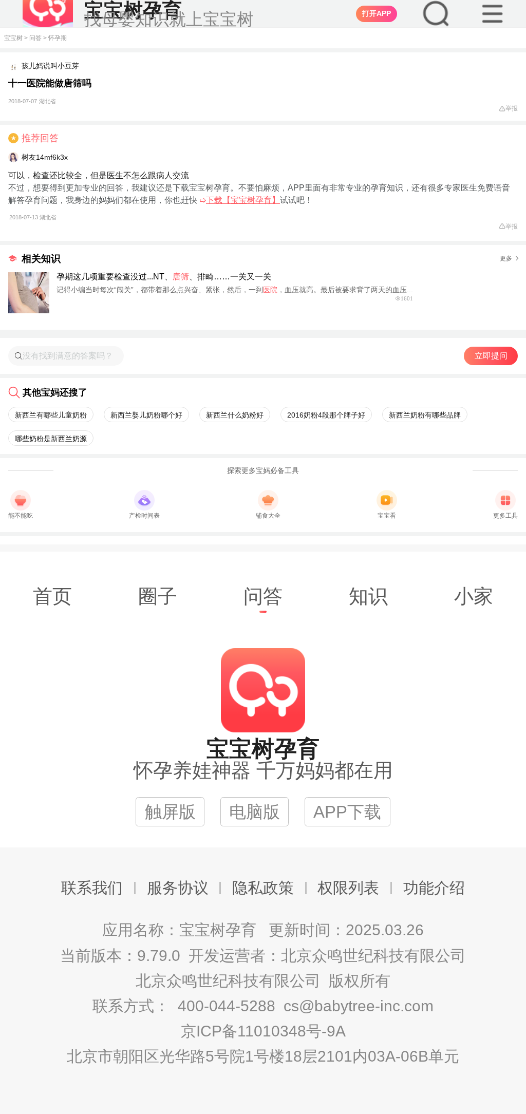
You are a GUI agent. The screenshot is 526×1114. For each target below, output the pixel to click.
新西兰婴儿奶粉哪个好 (146, 415)
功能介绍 (434, 887)
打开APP (376, 13)
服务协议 (178, 887)
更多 (506, 258)
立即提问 (491, 355)
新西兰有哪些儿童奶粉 (51, 415)
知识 (368, 596)
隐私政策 (263, 887)
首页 (52, 596)
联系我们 (92, 887)
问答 (35, 38)
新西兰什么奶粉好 (235, 415)
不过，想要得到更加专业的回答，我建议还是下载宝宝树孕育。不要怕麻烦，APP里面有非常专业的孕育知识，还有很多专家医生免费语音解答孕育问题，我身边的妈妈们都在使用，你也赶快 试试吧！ (259, 201)
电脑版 (254, 811)
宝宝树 (13, 38)
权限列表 (348, 887)
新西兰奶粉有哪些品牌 (425, 415)
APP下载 (347, 811)
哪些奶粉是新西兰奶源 (51, 439)
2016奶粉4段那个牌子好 (326, 415)
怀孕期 (57, 38)
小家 (473, 596)
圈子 (157, 596)
